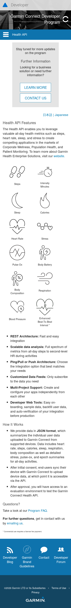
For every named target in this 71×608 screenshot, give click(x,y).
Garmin (35, 599)
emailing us (15, 523)
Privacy (35, 592)
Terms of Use (59, 588)
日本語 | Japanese (55, 114)
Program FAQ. (38, 510)
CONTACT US (35, 97)
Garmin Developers (15, 5)
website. (59, 156)
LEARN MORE (35, 87)
